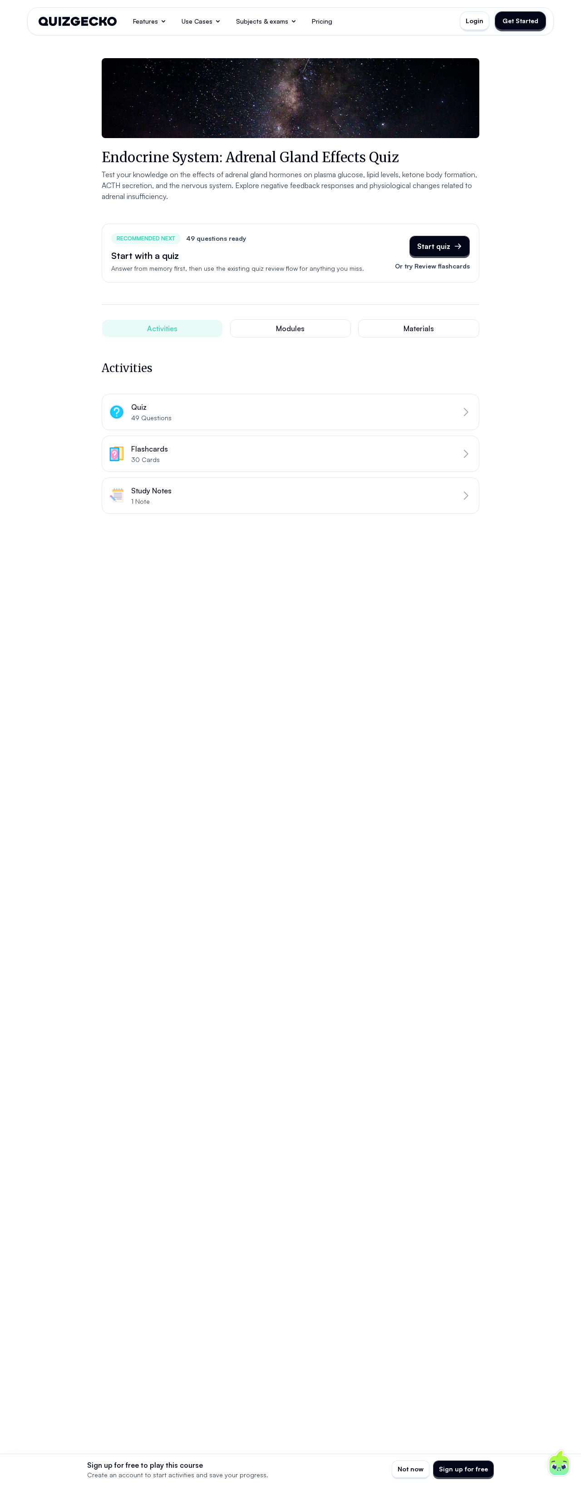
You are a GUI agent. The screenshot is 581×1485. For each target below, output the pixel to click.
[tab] (162, 328)
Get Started (520, 21)
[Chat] (559, 1463)
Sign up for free (463, 1469)
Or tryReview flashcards (432, 266)
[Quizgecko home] (78, 21)
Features (145, 21)
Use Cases (197, 21)
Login (474, 21)
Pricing (322, 21)
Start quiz (433, 246)
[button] (290, 412)
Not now (410, 1469)
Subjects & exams (262, 21)
